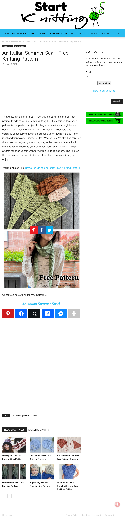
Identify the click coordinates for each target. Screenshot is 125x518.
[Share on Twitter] (34, 313)
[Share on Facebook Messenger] (61, 313)
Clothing (55, 33)
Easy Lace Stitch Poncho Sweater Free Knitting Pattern (67, 485)
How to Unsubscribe (104, 90)
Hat (66, 33)
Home (6, 33)
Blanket (43, 33)
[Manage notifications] (117, 504)
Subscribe (104, 83)
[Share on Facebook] (21, 313)
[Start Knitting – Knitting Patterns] (62, 14)
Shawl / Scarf (31, 41)
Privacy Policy (71, 515)
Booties (32, 33)
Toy (73, 33)
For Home (104, 33)
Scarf (35, 415)
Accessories (18, 33)
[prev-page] (4, 496)
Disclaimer (85, 515)
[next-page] (9, 496)
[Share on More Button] (74, 313)
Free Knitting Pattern (20, 415)
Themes (91, 33)
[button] (119, 33)
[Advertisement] (41, 92)
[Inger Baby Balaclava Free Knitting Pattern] (42, 472)
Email (89, 72)
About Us (98, 515)
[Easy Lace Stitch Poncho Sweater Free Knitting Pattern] (69, 472)
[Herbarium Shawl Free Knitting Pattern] (14, 472)
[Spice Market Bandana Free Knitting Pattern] (69, 444)
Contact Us (110, 515)
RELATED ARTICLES (14, 429)
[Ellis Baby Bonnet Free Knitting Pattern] (42, 444)
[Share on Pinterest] (8, 313)
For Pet (81, 33)
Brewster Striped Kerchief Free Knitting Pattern (52, 167)
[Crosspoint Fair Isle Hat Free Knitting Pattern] (14, 444)
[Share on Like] (48, 313)
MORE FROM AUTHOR (39, 429)
